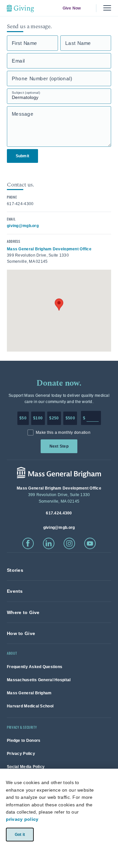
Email (18, 61)
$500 (70, 418)
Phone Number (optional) (42, 78)
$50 (23, 418)
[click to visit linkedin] (48, 543)
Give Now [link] (71, 8)
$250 (54, 418)
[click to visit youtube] (90, 543)
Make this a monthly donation (63, 432)
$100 (38, 418)
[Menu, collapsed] (107, 8)
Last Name (78, 43)
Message (22, 114)
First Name (24, 43)
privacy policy (22, 819)
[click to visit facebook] (28, 543)
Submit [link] (22, 156)
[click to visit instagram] (69, 543)
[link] (15, 570)
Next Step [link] (59, 446)
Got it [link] (19, 834)
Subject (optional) (26, 92)
